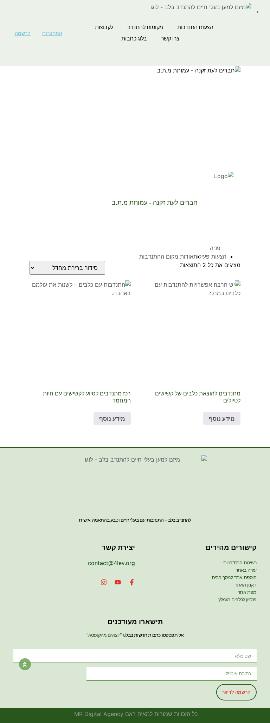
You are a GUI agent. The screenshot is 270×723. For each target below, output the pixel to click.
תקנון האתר (246, 585)
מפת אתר (247, 592)
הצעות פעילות (209, 256)
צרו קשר (170, 38)
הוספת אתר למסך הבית (234, 577)
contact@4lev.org (111, 562)
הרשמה (23, 33)
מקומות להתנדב (145, 27)
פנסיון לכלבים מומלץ (237, 599)
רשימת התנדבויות (240, 562)
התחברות (52, 33)
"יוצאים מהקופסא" (104, 635)
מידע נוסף (222, 418)
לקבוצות (104, 27)
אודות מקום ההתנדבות (166, 256)
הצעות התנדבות (195, 27)
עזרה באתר (246, 570)
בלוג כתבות (134, 38)
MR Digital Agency (98, 713)
